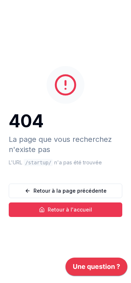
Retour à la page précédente (70, 191)
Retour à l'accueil (70, 209)
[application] (96, 268)
